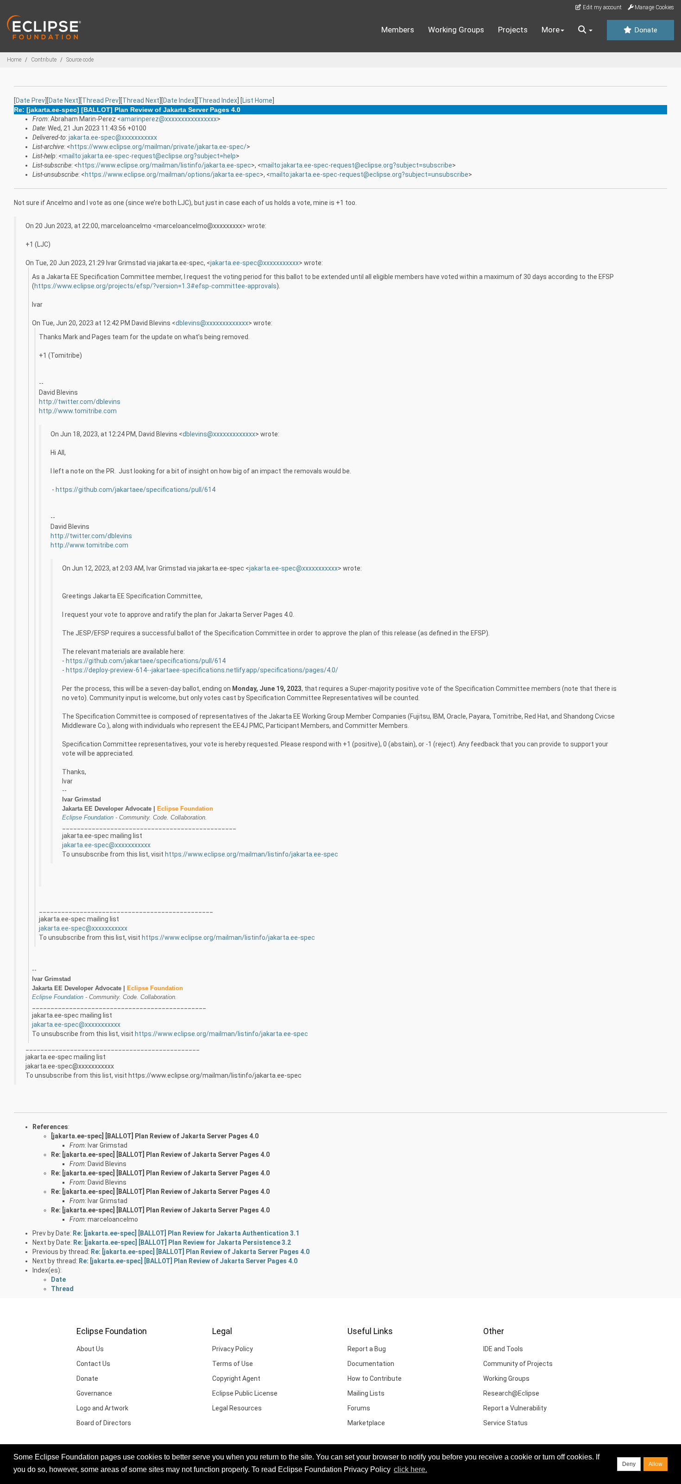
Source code (80, 59)
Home (14, 59)
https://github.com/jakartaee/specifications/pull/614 (135, 489)
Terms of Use (232, 1363)
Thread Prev (100, 100)
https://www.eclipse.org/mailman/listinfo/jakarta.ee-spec (164, 165)
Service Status (505, 1423)
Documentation (370, 1363)
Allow (655, 1464)
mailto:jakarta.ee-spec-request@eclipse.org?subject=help (149, 156)
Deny (629, 1464)
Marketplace (366, 1423)
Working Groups (456, 29)
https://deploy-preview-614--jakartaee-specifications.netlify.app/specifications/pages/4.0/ (202, 670)
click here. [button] (410, 1469)
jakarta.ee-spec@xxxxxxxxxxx (113, 137)
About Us (90, 1349)
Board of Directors (103, 1423)
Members (397, 29)
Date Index (179, 100)
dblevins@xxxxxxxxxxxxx (212, 323)
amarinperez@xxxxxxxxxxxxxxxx (169, 119)
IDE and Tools (503, 1349)
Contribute (44, 59)
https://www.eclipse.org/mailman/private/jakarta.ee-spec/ (158, 146)
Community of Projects (518, 1363)
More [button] (551, 29)
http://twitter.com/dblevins (79, 401)
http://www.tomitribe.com (78, 411)
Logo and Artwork (102, 1408)
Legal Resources (237, 1408)
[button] (585, 30)
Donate (644, 30)
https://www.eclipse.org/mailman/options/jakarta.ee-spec (172, 174)
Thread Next (140, 100)
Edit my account (601, 7)
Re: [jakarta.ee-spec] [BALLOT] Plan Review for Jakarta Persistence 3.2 (182, 1242)
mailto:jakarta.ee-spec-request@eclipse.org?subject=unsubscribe (369, 174)
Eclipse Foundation (88, 817)
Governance (94, 1393)
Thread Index (217, 100)
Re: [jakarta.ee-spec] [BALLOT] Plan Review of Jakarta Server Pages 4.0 (160, 1154)
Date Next (63, 100)
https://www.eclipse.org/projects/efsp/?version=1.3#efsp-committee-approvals (155, 286)
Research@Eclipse (511, 1393)
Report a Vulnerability (515, 1408)
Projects (513, 29)
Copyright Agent (236, 1378)
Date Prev (30, 100)
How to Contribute (374, 1378)
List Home (257, 100)
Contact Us (93, 1363)
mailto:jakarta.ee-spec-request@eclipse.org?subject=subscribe (356, 165)
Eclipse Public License (244, 1393)
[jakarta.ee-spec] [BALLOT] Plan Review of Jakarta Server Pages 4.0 (155, 1136)
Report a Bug (366, 1349)
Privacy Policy (232, 1349)
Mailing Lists (366, 1393)
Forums (358, 1408)
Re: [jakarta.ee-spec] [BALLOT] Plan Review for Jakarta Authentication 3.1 (186, 1233)
